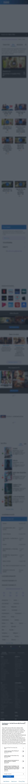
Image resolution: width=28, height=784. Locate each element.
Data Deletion (6, 781)
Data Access (14, 781)
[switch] (23, 751)
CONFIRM (8, 776)
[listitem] (14, 748)
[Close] (25, 723)
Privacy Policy (22, 781)
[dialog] (14, 752)
